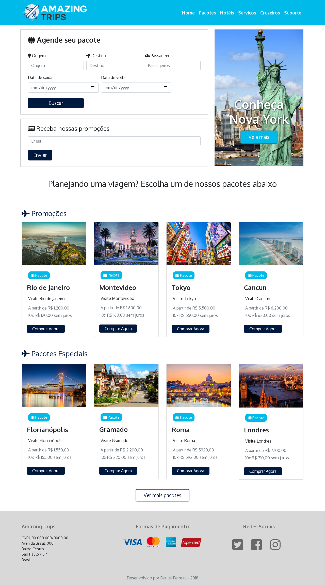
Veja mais (259, 137)
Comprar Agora (45, 328)
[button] (221, 97)
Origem (38, 55)
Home (188, 12)
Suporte (292, 12)
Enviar (40, 155)
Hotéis (227, 12)
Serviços (247, 12)
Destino (98, 55)
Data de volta (113, 77)
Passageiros (161, 55)
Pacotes (207, 12)
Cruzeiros (270, 12)
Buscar (55, 103)
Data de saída (40, 77)
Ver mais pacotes (162, 495)
